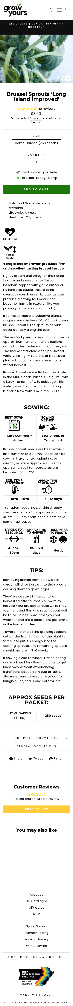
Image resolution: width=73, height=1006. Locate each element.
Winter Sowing (36, 946)
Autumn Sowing (36, 939)
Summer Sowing (36, 933)
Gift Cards (36, 908)
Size (36, 136)
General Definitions (36, 746)
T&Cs (37, 914)
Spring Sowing (36, 926)
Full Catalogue (36, 901)
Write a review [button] (36, 809)
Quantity (36, 155)
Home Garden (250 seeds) (36, 143)
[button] (28, 109)
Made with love (35, 995)
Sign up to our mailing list (35, 957)
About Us (36, 894)
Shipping (36, 118)
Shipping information (36, 738)
